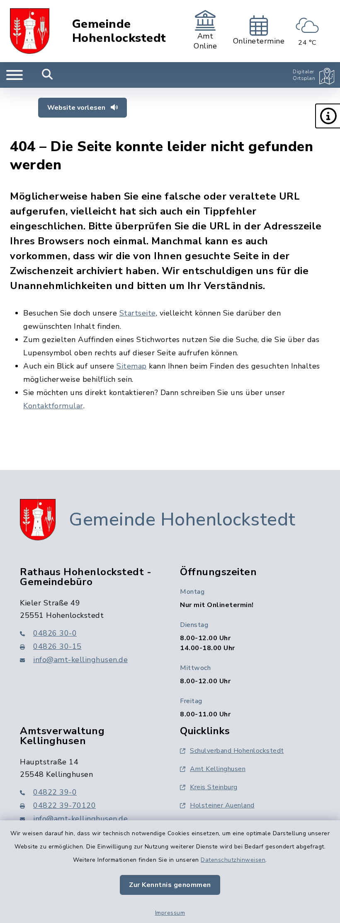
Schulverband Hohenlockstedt (237, 750)
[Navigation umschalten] (14, 75)
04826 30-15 (57, 646)
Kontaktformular (53, 406)
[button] (327, 116)
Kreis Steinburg (214, 787)
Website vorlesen (77, 107)
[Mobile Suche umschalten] (47, 75)
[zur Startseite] (29, 31)
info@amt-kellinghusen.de (80, 660)
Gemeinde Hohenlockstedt (119, 31)
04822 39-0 (55, 792)
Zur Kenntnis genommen (170, 884)
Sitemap (132, 366)
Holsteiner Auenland (222, 805)
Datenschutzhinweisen (233, 860)
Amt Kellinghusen (217, 769)
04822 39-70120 (64, 805)
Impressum (170, 913)
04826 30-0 (55, 633)
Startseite (137, 313)
